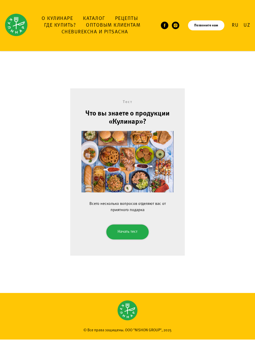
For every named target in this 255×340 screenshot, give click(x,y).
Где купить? (60, 25)
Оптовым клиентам (113, 25)
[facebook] (164, 25)
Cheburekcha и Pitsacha (95, 32)
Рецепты (126, 18)
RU (235, 25)
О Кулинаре (57, 18)
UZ (247, 25)
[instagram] (175, 25)
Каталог (94, 18)
